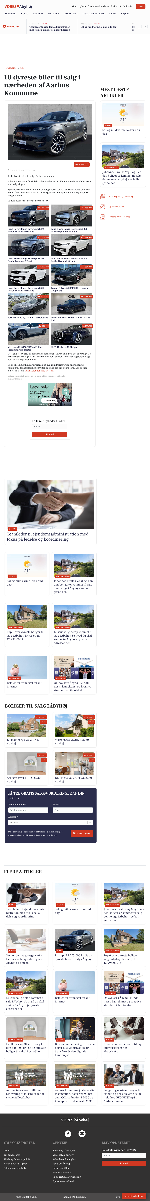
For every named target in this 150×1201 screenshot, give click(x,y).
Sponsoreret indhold (63, 1181)
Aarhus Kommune (62, 1172)
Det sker (53, 13)
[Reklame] (50, 394)
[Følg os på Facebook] (67, 1133)
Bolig (24, 13)
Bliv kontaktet (82, 833)
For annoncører (12, 1154)
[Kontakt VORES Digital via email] (82, 1133)
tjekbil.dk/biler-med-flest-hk (39, 370)
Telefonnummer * (17, 804)
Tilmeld (140, 6)
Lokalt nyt (71, 13)
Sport (112, 13)
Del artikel (80, 164)
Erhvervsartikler (61, 1168)
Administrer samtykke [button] (15, 1168)
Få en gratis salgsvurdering (67, 1176)
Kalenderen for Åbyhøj (64, 1159)
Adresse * (13, 816)
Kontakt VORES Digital (15, 1163)
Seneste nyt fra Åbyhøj (64, 1150)
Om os (7, 1150)
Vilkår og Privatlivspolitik (17, 1159)
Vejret (125, 13)
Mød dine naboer (93, 13)
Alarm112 (10, 13)
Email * (56, 804)
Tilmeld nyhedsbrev (134, 1196)
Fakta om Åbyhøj (61, 1163)
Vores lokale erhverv (63, 1154)
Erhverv (38, 13)
